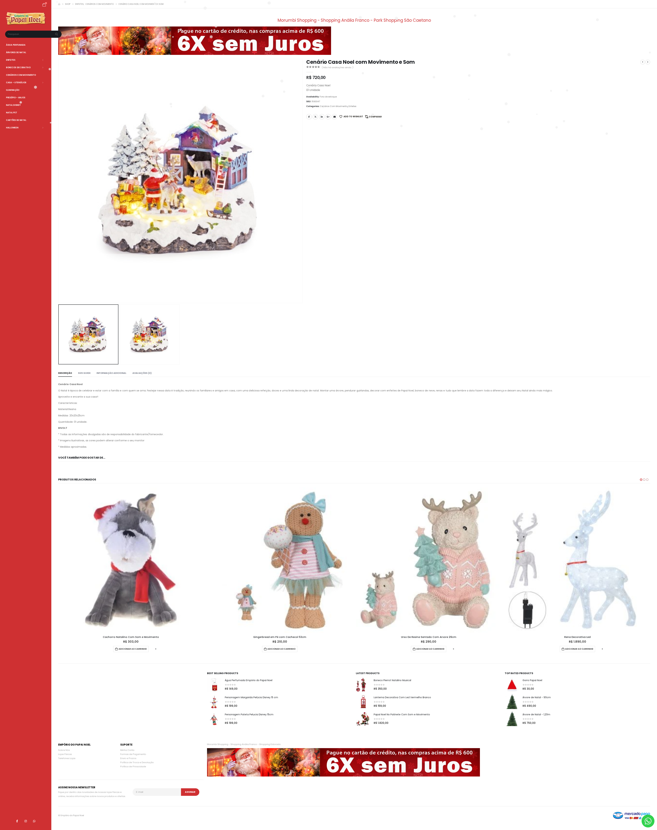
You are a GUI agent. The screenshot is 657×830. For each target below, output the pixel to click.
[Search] (57, 34)
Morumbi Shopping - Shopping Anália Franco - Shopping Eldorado (244, 745)
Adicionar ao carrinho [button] (133, 648)
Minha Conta (127, 751)
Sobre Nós (64, 751)
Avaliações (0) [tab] (142, 373)
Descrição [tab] (65, 373)
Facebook (309, 116)
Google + (328, 116)
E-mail (334, 116)
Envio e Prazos (128, 759)
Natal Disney (13, 105)
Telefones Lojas (66, 759)
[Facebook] (17, 821)
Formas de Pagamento (133, 755)
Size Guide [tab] (84, 373)
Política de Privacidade (133, 767)
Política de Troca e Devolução (137, 763)
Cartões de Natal (16, 120)
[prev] (642, 62)
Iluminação (12, 90)
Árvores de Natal (16, 52)
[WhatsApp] (34, 821)
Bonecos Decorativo (18, 67)
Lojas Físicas (65, 755)
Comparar (375, 116)
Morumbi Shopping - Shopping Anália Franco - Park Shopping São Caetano (354, 20)
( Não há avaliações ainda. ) (337, 67)
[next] (647, 62)
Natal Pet (11, 112)
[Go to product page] (131, 560)
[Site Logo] (26, 18)
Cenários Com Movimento (21, 74)
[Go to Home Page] (59, 4)
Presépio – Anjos (15, 97)
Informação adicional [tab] (111, 373)
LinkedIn (322, 116)
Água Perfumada (15, 44)
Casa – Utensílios (16, 82)
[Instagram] (25, 821)
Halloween (12, 127)
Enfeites (10, 59)
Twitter (315, 116)
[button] (59, 181)
